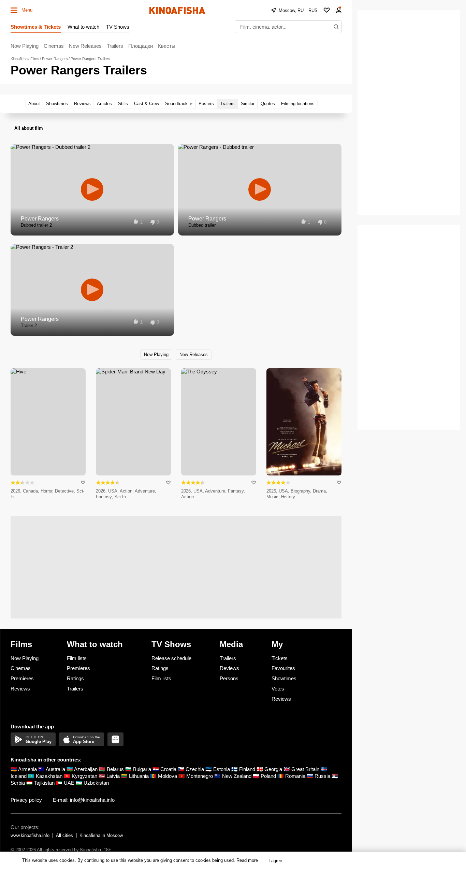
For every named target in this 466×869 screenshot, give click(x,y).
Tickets (280, 658)
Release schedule (171, 658)
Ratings (75, 678)
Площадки (140, 46)
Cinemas (54, 46)
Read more (247, 860)
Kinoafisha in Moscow (101, 835)
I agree (275, 860)
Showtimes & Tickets (36, 27)
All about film (28, 128)
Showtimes (284, 678)
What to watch (83, 27)
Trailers (115, 46)
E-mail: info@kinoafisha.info (84, 800)
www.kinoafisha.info (30, 835)
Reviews (20, 689)
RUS (313, 10)
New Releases (85, 46)
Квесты (166, 46)
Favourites (283, 668)
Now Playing (25, 46)
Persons (229, 678)
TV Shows (117, 27)
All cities (64, 835)
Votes (278, 689)
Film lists (77, 658)
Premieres (22, 678)
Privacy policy (26, 800)
